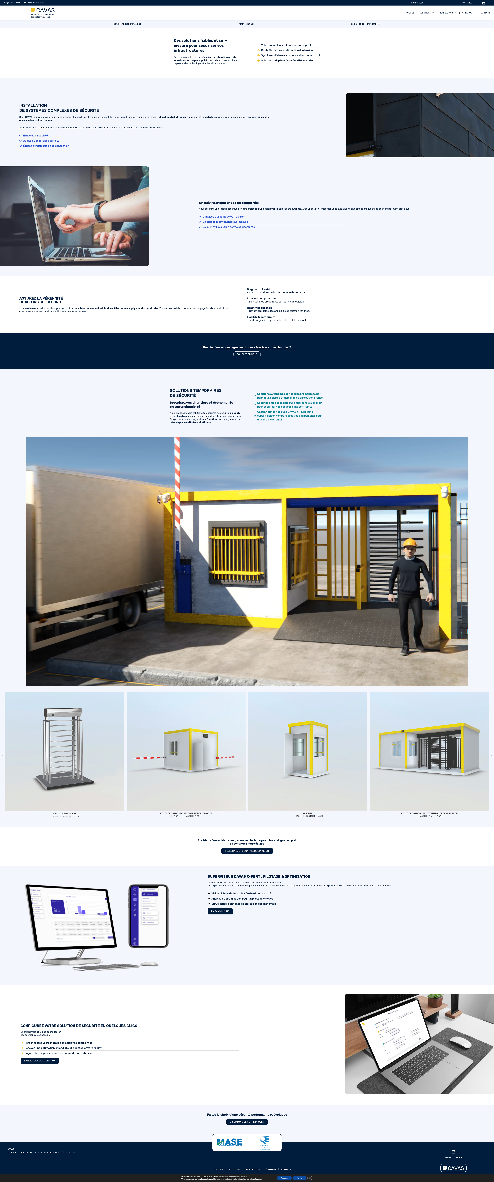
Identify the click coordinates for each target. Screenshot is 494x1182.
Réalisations (446, 13)
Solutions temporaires (365, 24)
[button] (3, 755)
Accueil (410, 13)
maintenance (247, 24)
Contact (485, 13)
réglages (257, 1179)
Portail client (418, 3)
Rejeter (300, 1178)
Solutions (425, 13)
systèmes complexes (127, 24)
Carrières (467, 3)
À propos (467, 13)
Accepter (284, 1178)
